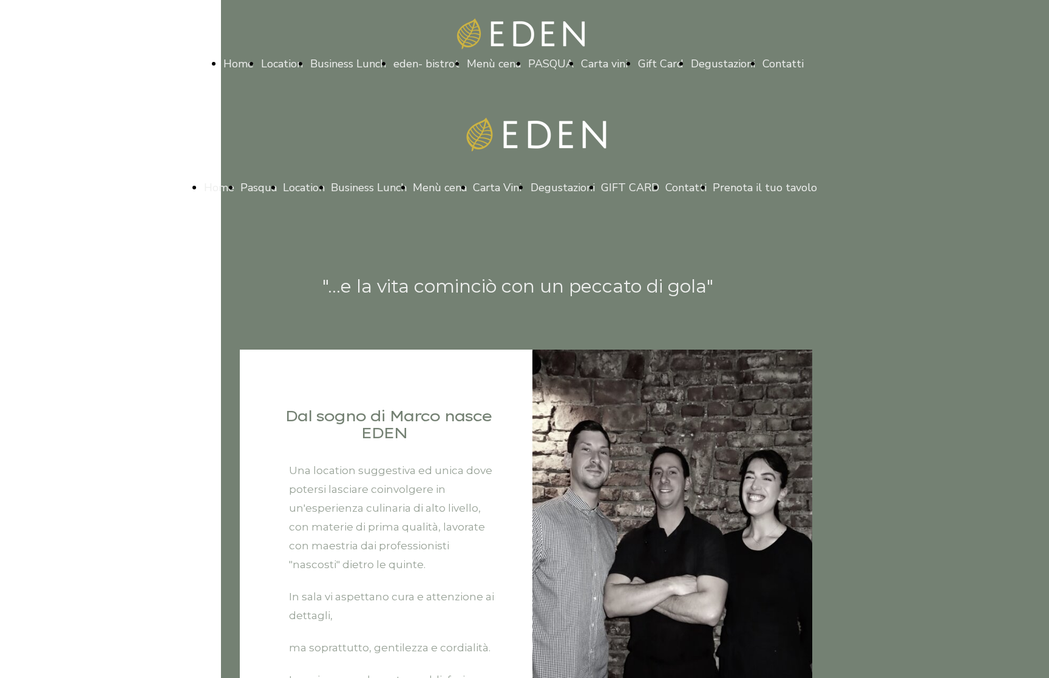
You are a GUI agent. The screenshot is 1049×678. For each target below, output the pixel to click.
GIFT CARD (630, 187)
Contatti (783, 63)
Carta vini (606, 63)
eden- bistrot (426, 63)
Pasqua (258, 187)
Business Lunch (348, 63)
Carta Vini (498, 187)
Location (282, 63)
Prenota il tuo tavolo (766, 187)
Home (238, 63)
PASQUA (551, 63)
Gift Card (661, 63)
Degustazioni (723, 63)
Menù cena (494, 63)
